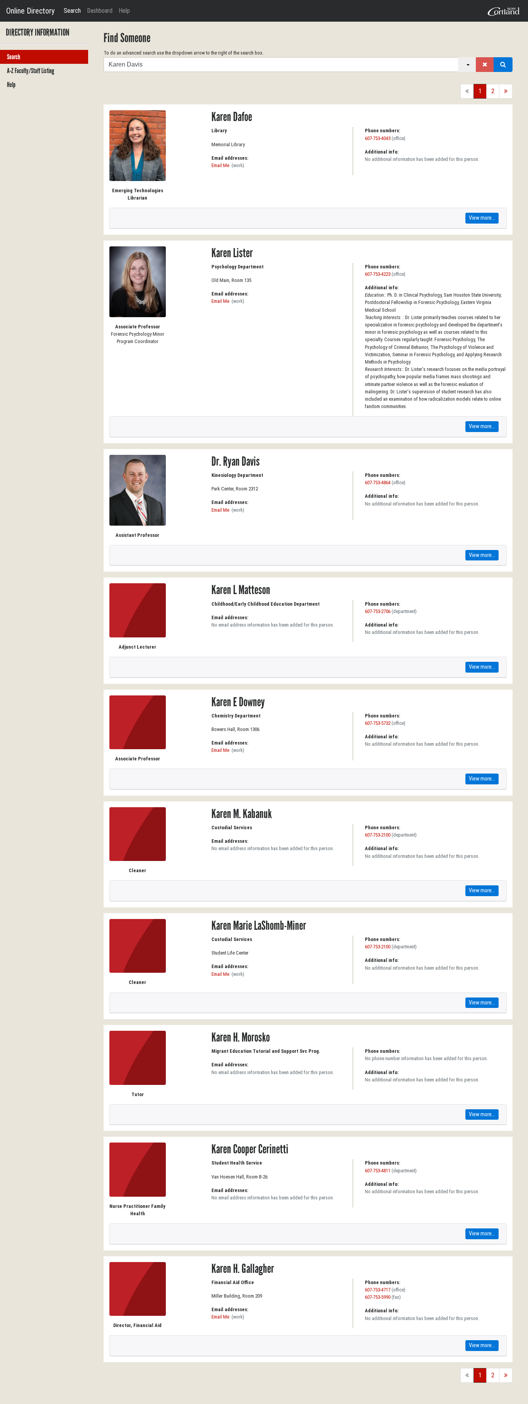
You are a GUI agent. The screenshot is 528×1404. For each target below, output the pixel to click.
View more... (482, 218)
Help (124, 10)
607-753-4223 (377, 274)
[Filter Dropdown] (467, 64)
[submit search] (503, 64)
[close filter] (485, 64)
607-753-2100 (377, 835)
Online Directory (30, 10)
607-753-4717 (377, 1290)
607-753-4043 (377, 138)
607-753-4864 (377, 482)
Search (72, 10)
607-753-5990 (377, 1297)
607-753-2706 (377, 611)
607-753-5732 (377, 723)
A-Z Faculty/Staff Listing (30, 71)
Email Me (220, 165)
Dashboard (99, 10)
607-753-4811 (377, 1170)
